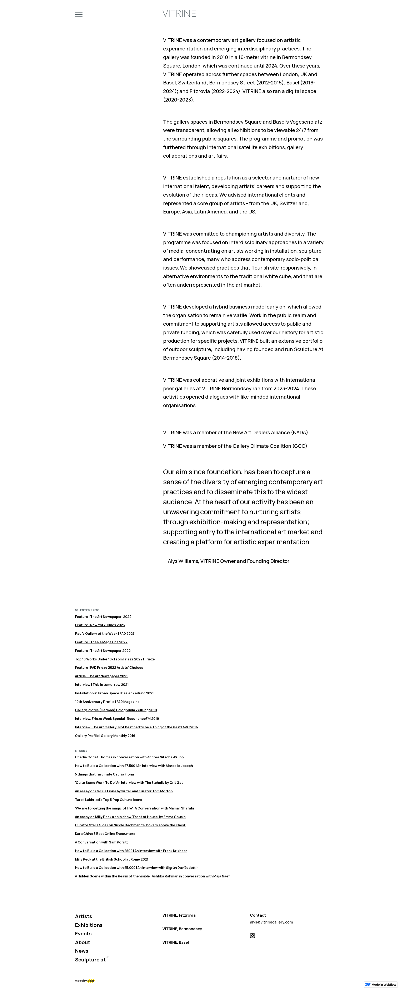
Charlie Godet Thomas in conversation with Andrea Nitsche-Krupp (129, 757)
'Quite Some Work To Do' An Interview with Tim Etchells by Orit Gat (129, 782)
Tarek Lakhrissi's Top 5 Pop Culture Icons (108, 799)
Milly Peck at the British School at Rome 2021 (111, 859)
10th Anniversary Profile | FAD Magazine (107, 701)
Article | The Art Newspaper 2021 (101, 676)
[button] (78, 14)
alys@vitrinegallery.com (271, 922)
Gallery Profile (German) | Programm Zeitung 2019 (116, 710)
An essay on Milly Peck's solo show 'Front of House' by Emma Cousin (130, 816)
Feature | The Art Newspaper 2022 (103, 650)
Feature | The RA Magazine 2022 (101, 642)
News (81, 950)
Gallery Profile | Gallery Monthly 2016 (105, 735)
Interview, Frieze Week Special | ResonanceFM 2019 (117, 718)
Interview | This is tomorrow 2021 (102, 684)
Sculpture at (90, 959)
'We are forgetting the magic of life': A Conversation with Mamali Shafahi (134, 808)
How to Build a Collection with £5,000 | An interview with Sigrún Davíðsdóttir (136, 867)
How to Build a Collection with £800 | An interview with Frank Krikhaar (131, 850)
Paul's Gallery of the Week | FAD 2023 (105, 633)
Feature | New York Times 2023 (100, 625)
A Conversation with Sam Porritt (101, 842)
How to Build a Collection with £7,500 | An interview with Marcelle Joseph (134, 765)
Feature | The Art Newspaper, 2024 (103, 616)
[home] (179, 14)
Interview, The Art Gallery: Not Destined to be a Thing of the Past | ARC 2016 (136, 727)
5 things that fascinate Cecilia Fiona (104, 774)
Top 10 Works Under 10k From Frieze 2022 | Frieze (115, 659)
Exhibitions (88, 924)
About (82, 942)
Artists (83, 916)
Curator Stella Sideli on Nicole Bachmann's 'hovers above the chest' (130, 825)
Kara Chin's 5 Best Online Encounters (105, 833)
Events (83, 933)
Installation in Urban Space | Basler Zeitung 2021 (114, 693)
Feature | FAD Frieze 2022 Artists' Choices (109, 667)
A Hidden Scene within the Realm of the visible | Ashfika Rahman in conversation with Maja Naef (152, 876)
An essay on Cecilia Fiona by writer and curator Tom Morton (124, 791)
